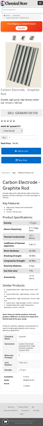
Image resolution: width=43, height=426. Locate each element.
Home (7, 15)
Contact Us (25, 410)
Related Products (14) (25, 173)
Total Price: (9, 143)
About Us (11, 407)
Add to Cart (22, 151)
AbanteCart (39, 421)
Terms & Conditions (11, 410)
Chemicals (16, 15)
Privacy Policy (23, 407)
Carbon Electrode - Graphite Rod (17, 18)
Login (22, 414)
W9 (33, 407)
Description (6, 173)
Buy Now (22, 160)
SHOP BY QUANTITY (11, 126)
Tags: (14, 173)
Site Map (36, 410)
